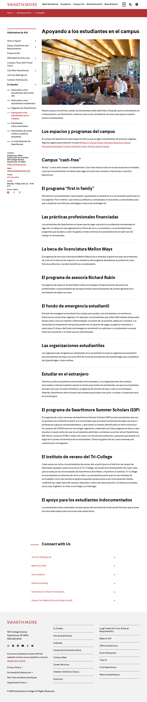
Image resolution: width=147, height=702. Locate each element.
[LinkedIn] (18, 646)
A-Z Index (58, 628)
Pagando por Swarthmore (23, 108)
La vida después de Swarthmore (20, 143)
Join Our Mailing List (17, 75)
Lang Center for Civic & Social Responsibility (114, 630)
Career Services (61, 665)
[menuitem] (50, 4)
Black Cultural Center (92, 143)
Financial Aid (13, 53)
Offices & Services (108, 646)
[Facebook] (13, 646)
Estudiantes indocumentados (19, 124)
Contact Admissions (17, 80)
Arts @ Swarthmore (62, 636)
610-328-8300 (13, 177)
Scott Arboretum (107, 653)
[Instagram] (8, 646)
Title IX (103, 660)
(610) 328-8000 (14, 639)
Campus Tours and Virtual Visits (19, 64)
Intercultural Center (99, 146)
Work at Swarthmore (109, 675)
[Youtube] (22, 646)
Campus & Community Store (67, 650)
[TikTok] (28, 646)
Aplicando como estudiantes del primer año (22, 93)
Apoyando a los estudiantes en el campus (20, 116)
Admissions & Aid (17, 32)
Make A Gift (105, 639)
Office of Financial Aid (16, 165)
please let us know (16, 661)
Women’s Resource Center (117, 143)
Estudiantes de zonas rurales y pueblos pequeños (21, 134)
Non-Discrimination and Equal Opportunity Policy (22, 680)
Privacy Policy (14, 667)
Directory (58, 679)
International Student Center (56, 146)
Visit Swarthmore (107, 667)
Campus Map (60, 657)
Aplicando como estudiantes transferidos (23, 102)
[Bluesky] (32, 646)
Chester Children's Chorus (66, 672)
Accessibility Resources (19, 672)
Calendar (57, 643)
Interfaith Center (79, 146)
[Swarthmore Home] (22, 623)
